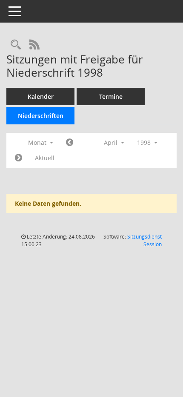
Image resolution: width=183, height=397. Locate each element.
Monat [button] (38, 142)
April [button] (111, 142)
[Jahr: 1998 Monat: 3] (70, 142)
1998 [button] (144, 142)
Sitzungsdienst (144, 240)
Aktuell (44, 158)
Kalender (41, 96)
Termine (111, 96)
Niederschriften (40, 116)
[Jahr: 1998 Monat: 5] (19, 158)
